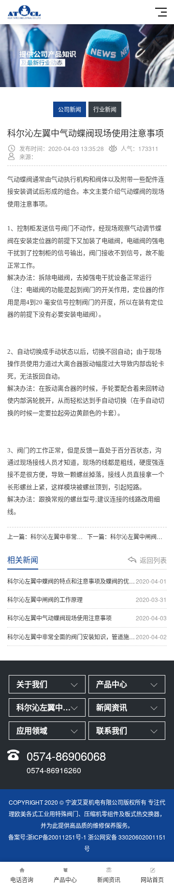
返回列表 (153, 560)
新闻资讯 (108, 879)
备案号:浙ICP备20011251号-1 (47, 837)
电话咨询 (21, 879)
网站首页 (152, 879)
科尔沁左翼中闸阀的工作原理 (87, 599)
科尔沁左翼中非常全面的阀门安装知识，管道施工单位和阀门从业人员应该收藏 (87, 636)
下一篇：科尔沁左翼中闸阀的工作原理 (127, 536)
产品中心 (65, 879)
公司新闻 (69, 109)
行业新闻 (104, 109)
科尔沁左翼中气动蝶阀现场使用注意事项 (87, 618)
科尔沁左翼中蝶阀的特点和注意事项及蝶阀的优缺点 (87, 581)
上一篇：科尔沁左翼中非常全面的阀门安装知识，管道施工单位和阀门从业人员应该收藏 (47, 536)
